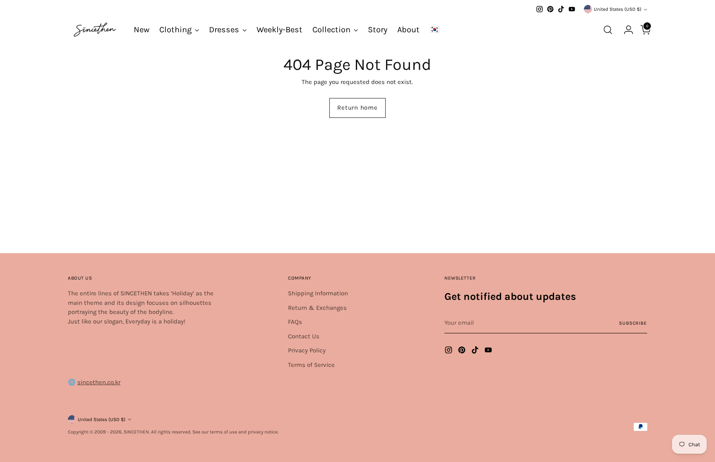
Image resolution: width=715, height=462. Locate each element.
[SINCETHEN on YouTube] (572, 9)
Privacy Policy (307, 350)
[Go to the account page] (625, 30)
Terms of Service (311, 365)
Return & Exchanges (317, 307)
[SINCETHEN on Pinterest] (550, 9)
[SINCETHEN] (95, 30)
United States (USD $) (617, 9)
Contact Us (303, 336)
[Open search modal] (608, 30)
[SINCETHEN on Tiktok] (561, 9)
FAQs (295, 322)
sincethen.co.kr (98, 382)
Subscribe (633, 323)
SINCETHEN (136, 432)
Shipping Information (318, 293)
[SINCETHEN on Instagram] (539, 9)
